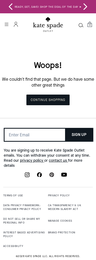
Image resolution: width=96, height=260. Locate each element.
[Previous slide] (10, 6)
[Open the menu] (6, 24)
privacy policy (32, 160)
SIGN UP (79, 134)
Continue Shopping (48, 100)
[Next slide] (85, 6)
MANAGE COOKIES (60, 220)
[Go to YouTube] (64, 176)
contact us (58, 160)
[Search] (81, 25)
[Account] (16, 24)
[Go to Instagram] (27, 176)
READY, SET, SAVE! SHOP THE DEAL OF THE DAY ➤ (48, 7)
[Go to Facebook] (39, 176)
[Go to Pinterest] (52, 176)
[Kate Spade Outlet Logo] (48, 24)
